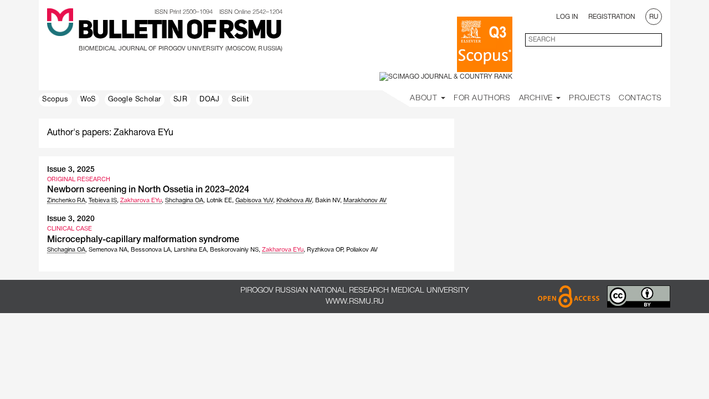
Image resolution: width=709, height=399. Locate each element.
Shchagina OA (184, 200)
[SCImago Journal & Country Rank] (445, 77)
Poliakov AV (362, 250)
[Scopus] (484, 44)
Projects (589, 98)
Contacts (640, 98)
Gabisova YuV (254, 200)
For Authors (482, 98)
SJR (180, 99)
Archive (537, 98)
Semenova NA (108, 250)
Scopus (55, 99)
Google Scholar (134, 99)
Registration (611, 17)
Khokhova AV (294, 200)
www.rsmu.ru (355, 301)
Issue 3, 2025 (71, 169)
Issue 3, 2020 (71, 219)
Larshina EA (190, 250)
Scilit (240, 99)
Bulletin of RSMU (179, 31)
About (425, 98)
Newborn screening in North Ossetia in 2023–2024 (148, 190)
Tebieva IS (103, 200)
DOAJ (209, 99)
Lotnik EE (219, 200)
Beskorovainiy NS (234, 250)
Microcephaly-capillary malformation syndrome (143, 240)
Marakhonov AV (365, 200)
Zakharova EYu (141, 200)
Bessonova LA (151, 250)
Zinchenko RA (66, 200)
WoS (88, 99)
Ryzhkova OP (325, 250)
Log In (567, 17)
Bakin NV (327, 200)
